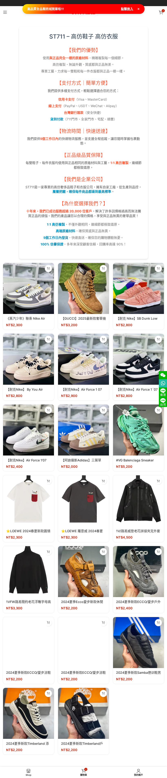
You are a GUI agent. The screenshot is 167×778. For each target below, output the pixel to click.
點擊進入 (127, 9)
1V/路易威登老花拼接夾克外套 (138, 531)
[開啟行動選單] (5, 12)
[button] (48, 268)
